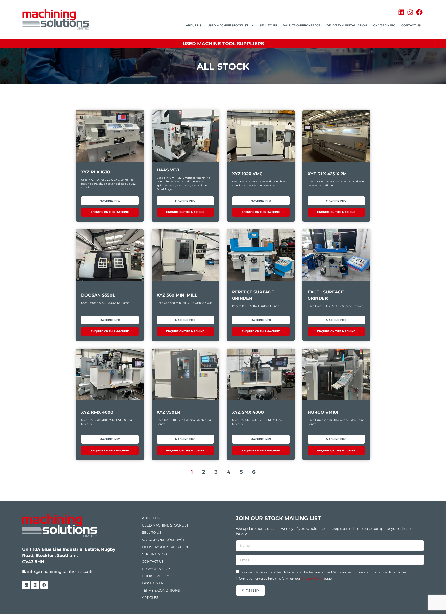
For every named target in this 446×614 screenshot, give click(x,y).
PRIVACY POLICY (156, 569)
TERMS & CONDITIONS (161, 590)
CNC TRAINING (384, 25)
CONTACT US (411, 25)
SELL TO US (268, 25)
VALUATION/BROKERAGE (301, 25)
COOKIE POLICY (155, 576)
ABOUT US (193, 25)
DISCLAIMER (152, 583)
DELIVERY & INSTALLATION (346, 25)
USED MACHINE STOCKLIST (228, 25)
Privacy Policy (312, 578)
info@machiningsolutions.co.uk (59, 571)
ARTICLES (150, 597)
